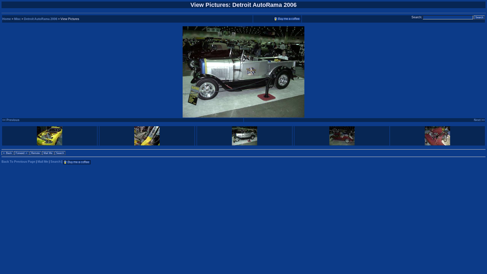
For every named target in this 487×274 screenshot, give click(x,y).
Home (6, 19)
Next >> (479, 120)
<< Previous (10, 120)
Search (55, 161)
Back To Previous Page (18, 161)
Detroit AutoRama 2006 (40, 19)
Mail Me (42, 161)
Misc (17, 19)
